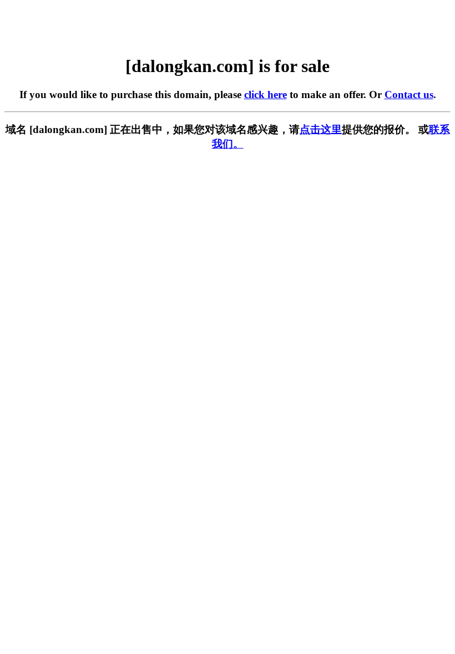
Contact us (409, 94)
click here (265, 94)
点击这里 (321, 129)
